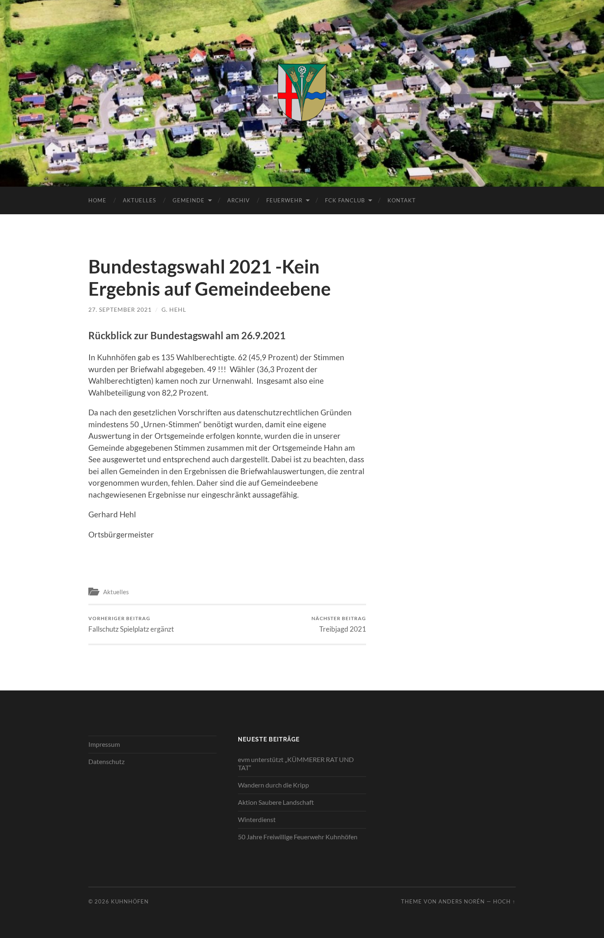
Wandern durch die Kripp (273, 785)
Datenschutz (106, 761)
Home (97, 200)
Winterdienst (257, 819)
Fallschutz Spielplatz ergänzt (131, 624)
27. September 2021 (120, 309)
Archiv (238, 200)
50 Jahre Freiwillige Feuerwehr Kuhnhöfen (297, 837)
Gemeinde (189, 200)
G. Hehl (173, 309)
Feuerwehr (284, 200)
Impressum (104, 744)
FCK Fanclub (345, 200)
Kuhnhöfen (130, 901)
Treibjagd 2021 (338, 624)
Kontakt (401, 200)
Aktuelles (139, 200)
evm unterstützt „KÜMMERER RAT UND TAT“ (296, 763)
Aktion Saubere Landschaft (276, 802)
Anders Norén (461, 901)
